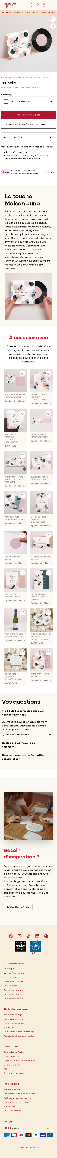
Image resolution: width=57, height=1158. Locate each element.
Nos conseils (10, 977)
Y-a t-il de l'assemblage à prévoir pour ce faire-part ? (23, 712)
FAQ (5, 1069)
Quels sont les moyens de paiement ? (18, 744)
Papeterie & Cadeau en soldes (19, 1036)
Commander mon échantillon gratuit (28, 124)
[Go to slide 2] (27, 69)
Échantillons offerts (13, 1052)
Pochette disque (21, 101)
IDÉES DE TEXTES (18, 906)
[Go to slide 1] (25, 69)
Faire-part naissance (14, 1019)
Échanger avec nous (14, 1073)
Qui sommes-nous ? (13, 998)
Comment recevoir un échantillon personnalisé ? (23, 757)
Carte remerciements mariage (19, 1031)
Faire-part (9, 1027)
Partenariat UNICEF (13, 981)
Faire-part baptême (14, 1023)
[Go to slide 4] (31, 69)
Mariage (18, 77)
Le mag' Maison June (14, 973)
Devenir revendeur (13, 990)
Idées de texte (11, 1056)
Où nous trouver (12, 994)
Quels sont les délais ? (16, 734)
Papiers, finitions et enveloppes (19, 1060)
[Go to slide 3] (29, 69)
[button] (52, 12)
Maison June (6, 77)
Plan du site (10, 1106)
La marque (9, 968)
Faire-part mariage (32, 77)
